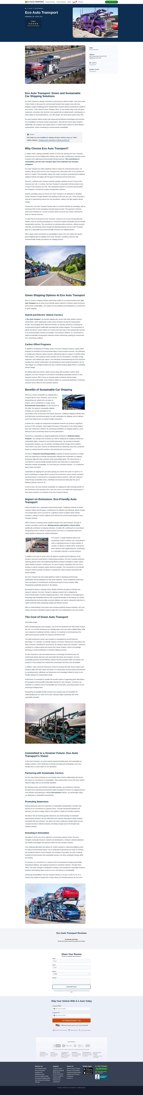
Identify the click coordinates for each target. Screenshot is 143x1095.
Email (54, 965)
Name (54, 958)
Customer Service (57, 1068)
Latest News (70, 1076)
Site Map (37, 1082)
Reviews (61, 2)
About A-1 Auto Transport (73, 1068)
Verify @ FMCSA (92, 64)
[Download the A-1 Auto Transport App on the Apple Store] (88, 1072)
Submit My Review (71, 986)
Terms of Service (86, 990)
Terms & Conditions (58, 1076)
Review (54, 977)
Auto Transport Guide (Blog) (42, 1080)
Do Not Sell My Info (58, 1074)
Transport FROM (56, 1006)
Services (50, 2)
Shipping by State (39, 1074)
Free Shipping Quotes (41, 1068)
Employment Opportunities (74, 1072)
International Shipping (41, 1078)
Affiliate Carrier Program (73, 1074)
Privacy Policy (78, 990)
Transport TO (56, 1012)
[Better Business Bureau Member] (101, 1076)
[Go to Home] (25, 8)
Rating (54, 971)
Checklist (80, 2)
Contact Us (70, 1078)
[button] (111, 2)
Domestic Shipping (40, 1076)
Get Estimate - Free (71, 1020)
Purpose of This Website (73, 1070)
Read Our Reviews (40, 1070)
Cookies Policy (57, 1078)
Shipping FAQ (38, 1072)
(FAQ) (46, 1076)
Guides (69, 2)
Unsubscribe (56, 1081)
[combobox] (71, 1009)
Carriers (30, 8)
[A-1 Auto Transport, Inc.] (34, 2)
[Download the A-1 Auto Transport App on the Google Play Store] (88, 1069)
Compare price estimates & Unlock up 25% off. (54, 140)
